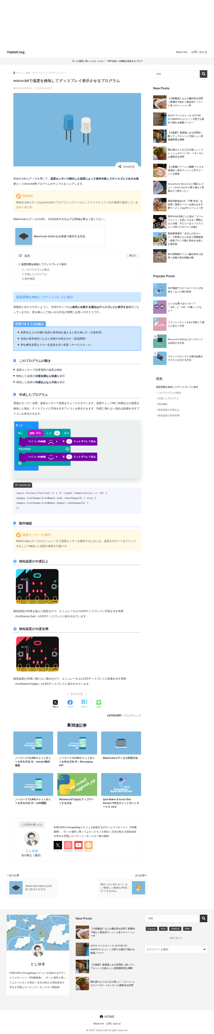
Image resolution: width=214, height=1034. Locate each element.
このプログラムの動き (37, 269)
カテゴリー (176, 937)
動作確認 (30, 278)
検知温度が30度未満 (168, 415)
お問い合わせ (113, 1023)
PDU (163, 928)
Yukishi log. (16, 52)
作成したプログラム (36, 274)
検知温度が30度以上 (168, 409)
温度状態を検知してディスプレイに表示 (43, 264)
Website (88, 851)
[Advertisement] (107, 23)
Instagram (68, 851)
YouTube (78, 851)
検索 (203, 74)
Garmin (151, 928)
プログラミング (132, 715)
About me (98, 1023)
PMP (187, 928)
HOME (109, 1017)
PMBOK (175, 928)
